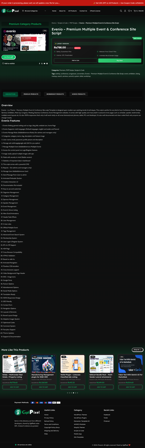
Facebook (107, 415)
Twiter (106, 418)
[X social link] (42, 63)
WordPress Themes (80, 415)
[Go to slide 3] (71, 392)
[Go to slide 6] (77, 392)
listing (138, 74)
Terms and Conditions (51, 424)
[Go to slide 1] (67, 392)
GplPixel (32, 423)
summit (71, 76)
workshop (87, 76)
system (76, 76)
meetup (54, 76)
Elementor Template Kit (82, 421)
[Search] (121, 11)
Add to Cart (75, 60)
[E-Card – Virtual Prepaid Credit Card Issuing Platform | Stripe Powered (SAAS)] (101, 364)
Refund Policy (49, 421)
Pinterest (107, 421)
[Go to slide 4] (73, 392)
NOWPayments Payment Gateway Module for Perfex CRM (13, 377)
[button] (14, 387)
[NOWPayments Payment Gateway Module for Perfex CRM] (14, 364)
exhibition (132, 74)
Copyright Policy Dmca (51, 427)
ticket (81, 76)
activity (57, 74)
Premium (62, 70)
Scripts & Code (63, 23)
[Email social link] (44, 63)
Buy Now (120, 60)
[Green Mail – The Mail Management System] (72, 364)
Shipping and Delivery (51, 431)
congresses (72, 74)
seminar (65, 76)
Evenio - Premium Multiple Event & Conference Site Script (104, 74)
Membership (137, 379)
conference (64, 74)
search (60, 76)
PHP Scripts (73, 23)
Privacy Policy (49, 418)
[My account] (125, 11)
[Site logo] (10, 11)
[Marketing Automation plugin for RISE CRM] (43, 364)
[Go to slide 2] (69, 392)
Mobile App (78, 434)
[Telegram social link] (47, 63)
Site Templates (79, 437)
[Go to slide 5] (75, 392)
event (126, 74)
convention (80, 74)
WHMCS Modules (80, 424)
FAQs (46, 434)
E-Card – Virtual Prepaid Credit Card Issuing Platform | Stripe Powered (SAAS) (101, 377)
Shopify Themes (79, 427)
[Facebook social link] (39, 63)
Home (54, 23)
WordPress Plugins (80, 418)
